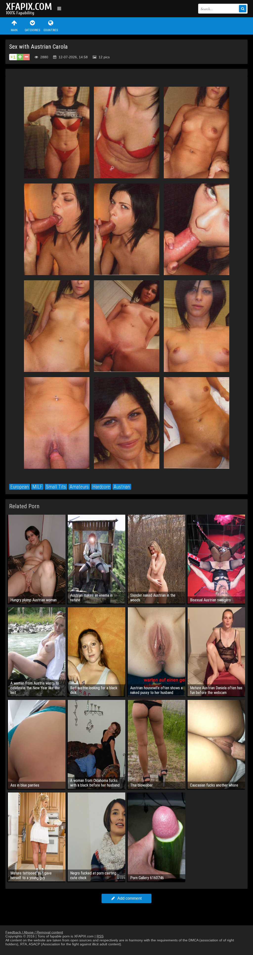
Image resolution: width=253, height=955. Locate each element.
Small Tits (56, 487)
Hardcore (101, 487)
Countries (50, 30)
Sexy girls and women (30, 8)
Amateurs (79, 487)
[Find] (242, 8)
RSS (100, 936)
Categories (32, 30)
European (19, 487)
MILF (37, 487)
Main (14, 30)
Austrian (122, 487)
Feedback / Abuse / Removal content (34, 932)
